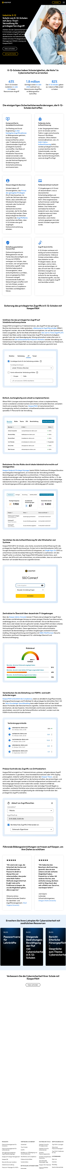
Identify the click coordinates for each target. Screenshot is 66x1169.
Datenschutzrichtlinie (26, 1159)
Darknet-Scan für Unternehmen (44, 1149)
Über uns (54, 1159)
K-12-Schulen (53, 85)
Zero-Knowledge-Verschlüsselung (17, 703)
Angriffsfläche (22, 218)
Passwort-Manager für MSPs (10, 1167)
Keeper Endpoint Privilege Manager (16, 470)
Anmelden (56, 2)
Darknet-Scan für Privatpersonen (44, 1145)
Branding (54, 1164)
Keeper (6, 2)
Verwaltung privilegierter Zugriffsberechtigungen (9, 1153)
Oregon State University (47, 901)
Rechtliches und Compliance (28, 1156)
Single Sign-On (50, 550)
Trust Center (24, 1147)
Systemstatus (24, 1162)
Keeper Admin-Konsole (17, 617)
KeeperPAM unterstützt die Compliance (17, 699)
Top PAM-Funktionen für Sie (58, 1151)
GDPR (22, 1150)
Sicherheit (23, 1144)
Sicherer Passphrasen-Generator (45, 1157)
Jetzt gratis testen (10, 54)
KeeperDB (5, 1159)
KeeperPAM (32, 406)
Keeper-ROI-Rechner (45, 1165)
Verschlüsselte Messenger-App (43, 1161)
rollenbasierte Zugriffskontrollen (45, 328)
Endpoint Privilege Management (11, 1156)
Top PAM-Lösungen (57, 1144)
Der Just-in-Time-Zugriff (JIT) (52, 333)
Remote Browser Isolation (9, 1162)
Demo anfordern (10, 48)
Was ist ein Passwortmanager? (57, 1147)
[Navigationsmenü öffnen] (64, 2)
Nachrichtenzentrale (57, 1167)
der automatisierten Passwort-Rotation (30, 339)
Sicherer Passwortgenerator (44, 1153)
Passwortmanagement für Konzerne (9, 1145)
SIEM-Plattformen (46, 633)
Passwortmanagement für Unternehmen (9, 1149)
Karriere (54, 1162)
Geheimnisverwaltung (8, 1165)
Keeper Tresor (47, 777)
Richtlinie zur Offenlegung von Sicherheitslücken (29, 1153)
